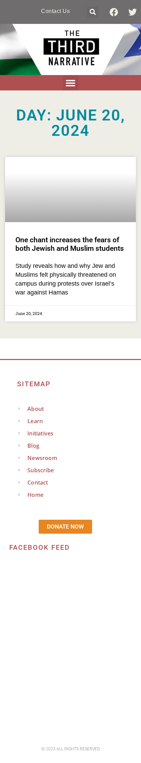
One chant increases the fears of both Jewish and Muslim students (69, 244)
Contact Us (55, 11)
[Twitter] (132, 11)
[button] (92, 12)
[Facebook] (113, 11)
